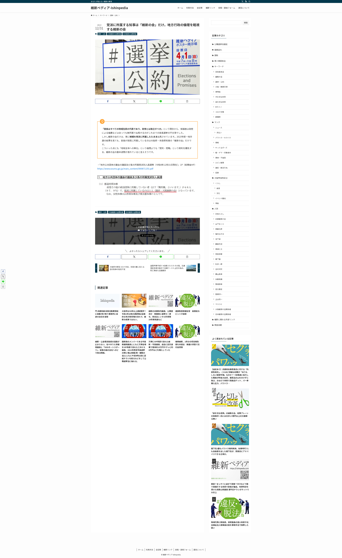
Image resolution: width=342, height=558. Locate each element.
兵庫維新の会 (220, 219)
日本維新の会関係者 (129, 34)
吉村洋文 (218, 269)
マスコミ (218, 304)
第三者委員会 (220, 61)
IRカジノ (218, 107)
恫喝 (217, 142)
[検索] (249, 1)
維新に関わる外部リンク (224, 319)
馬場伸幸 (218, 284)
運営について (198, 549)
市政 (217, 203)
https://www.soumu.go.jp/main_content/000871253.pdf (125, 168)
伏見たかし (219, 214)
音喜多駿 (218, 254)
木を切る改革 (220, 97)
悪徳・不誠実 (220, 157)
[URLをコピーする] (187, 101)
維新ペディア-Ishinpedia (109, 7)
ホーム (140, 549)
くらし (218, 183)
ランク (217, 122)
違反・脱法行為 (221, 167)
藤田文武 (218, 244)
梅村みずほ (219, 234)
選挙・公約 (102, 34)
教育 (218, 188)
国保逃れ (218, 49)
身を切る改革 (220, 102)
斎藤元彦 (218, 229)
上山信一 (218, 299)
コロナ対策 (219, 112)
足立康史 (218, 289)
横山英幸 (218, 274)
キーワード (219, 66)
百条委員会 (219, 72)
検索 (246, 22)
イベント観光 (220, 198)
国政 (216, 55)
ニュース (218, 127)
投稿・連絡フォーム (183, 549)
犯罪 (217, 172)
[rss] (246, 1)
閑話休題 (218, 325)
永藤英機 (218, 279)
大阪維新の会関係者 (114, 34)
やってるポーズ (221, 147)
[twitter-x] (242, 1)
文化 (218, 193)
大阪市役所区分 (221, 178)
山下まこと (219, 224)
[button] (108, 101)
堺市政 (218, 92)
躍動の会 (218, 76)
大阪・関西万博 (221, 86)
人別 (216, 208)
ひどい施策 (219, 162)
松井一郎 (218, 264)
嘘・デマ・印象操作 (223, 152)
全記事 (158, 549)
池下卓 (218, 239)
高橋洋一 (218, 294)
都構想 (218, 117)
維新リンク (168, 549)
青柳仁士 (218, 249)
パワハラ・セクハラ (223, 137)
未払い (219, 132)
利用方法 (149, 549)
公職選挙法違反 (221, 44)
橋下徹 (218, 259)
